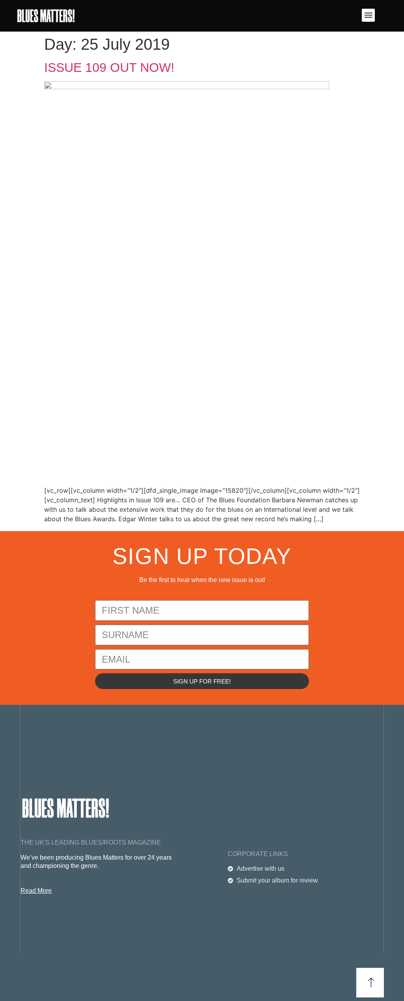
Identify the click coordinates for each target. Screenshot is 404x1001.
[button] (368, 15)
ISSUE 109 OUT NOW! (109, 67)
